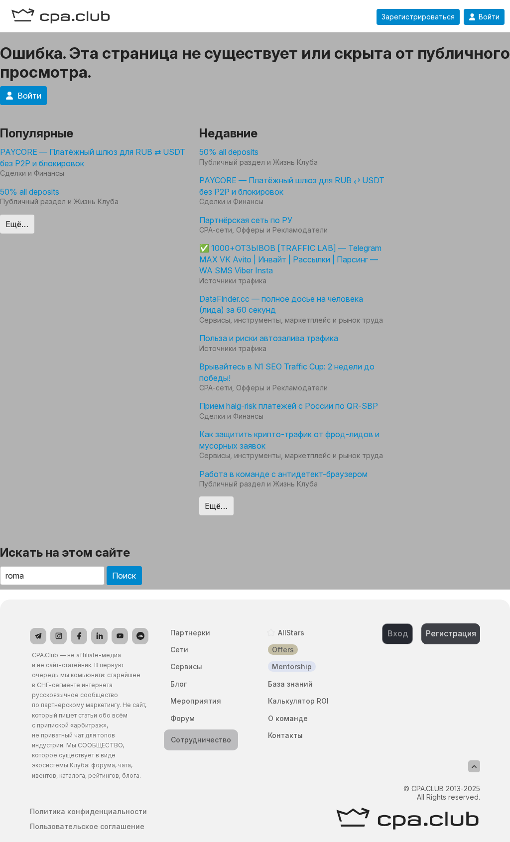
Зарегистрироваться (418, 17)
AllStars (291, 632)
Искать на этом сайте (65, 552)
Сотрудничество (201, 739)
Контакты (285, 735)
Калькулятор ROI (298, 701)
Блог (178, 684)
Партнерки (190, 632)
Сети (179, 649)
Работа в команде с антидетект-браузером (283, 474)
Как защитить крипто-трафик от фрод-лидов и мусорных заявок (289, 439)
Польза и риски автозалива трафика (268, 338)
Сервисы (186, 666)
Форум (182, 718)
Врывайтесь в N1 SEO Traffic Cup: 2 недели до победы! (287, 371)
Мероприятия (195, 701)
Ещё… (16, 224)
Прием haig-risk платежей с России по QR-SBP (288, 406)
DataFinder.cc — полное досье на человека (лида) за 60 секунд (281, 304)
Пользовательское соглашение (87, 826)
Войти (489, 17)
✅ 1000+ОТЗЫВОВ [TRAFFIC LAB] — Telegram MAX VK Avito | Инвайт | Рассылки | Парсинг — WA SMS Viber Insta (290, 259)
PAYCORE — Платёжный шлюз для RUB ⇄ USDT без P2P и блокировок (92, 157)
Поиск (124, 576)
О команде (288, 718)
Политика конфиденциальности (88, 811)
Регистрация (451, 633)
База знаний (290, 684)
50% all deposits (29, 192)
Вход (397, 633)
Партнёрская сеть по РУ (245, 220)
